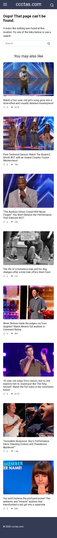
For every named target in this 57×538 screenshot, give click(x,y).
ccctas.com (28, 4)
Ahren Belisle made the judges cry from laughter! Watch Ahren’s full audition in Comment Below (25, 326)
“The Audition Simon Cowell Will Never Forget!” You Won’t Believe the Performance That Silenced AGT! (27, 214)
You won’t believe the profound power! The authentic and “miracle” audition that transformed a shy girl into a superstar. (26, 501)
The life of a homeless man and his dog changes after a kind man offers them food (26, 271)
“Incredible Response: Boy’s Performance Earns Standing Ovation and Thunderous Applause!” (26, 444)
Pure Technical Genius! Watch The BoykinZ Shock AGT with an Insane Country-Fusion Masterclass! (26, 157)
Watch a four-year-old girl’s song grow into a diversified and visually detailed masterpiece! (28, 102)
